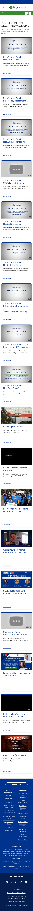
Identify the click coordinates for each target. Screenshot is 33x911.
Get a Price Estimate (22, 830)
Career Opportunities (22, 801)
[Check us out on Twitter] (11, 882)
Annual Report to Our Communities (9, 812)
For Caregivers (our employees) (22, 795)
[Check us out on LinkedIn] (16, 882)
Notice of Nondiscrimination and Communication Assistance (16, 897)
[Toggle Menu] (5, 7)
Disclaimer (16, 889)
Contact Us (16, 784)
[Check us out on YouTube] (26, 882)
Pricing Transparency (23, 835)
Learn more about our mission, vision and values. (16, 867)
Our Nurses (9, 830)
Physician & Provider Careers (22, 808)
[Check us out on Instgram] (21, 882)
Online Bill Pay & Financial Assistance (22, 824)
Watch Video (7, 73)
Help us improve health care (9, 806)
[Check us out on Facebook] (7, 882)
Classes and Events (22, 817)
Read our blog (22, 840)
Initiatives (9, 802)
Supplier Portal (23, 813)
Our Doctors (9, 827)
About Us (9, 795)
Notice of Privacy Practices (16, 901)
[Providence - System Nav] (17, 7)
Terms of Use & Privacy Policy (16, 893)
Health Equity (9, 798)
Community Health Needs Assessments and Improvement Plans (9, 820)
